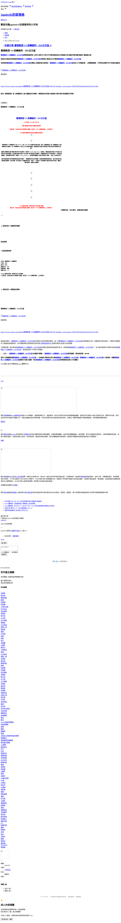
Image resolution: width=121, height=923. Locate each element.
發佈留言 (4, 554)
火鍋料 (3, 645)
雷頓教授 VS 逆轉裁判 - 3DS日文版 (23, 341)
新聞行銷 (4, 825)
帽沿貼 (3, 595)
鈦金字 (3, 785)
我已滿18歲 (5, 919)
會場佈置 (4, 758)
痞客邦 (13, 531)
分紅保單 (4, 711)
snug (2, 381)
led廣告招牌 (5, 778)
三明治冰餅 (4, 607)
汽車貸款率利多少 (46, 343)
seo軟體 (3, 745)
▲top (2, 539)
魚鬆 (2, 440)
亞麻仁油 (4, 695)
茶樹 (2, 832)
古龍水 (3, 836)
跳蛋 (2, 807)
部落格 (7, 35)
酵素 (2, 704)
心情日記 (16, 29)
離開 (11, 919)
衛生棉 (6, 492)
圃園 (2, 839)
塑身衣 (3, 421)
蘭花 (2, 720)
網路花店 (4, 753)
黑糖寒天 (4, 738)
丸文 (11, 476)
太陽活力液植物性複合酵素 (10, 736)
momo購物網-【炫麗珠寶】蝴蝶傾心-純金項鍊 (20, 503)
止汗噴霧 (4, 620)
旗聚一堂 (4, 627)
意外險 (3, 706)
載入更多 (4, 543)
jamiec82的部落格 (12, 14)
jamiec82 (3, 520)
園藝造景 (4, 713)
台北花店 (4, 760)
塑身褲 (3, 843)
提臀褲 (3, 847)
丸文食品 (19, 476)
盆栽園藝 (4, 715)
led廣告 (3, 783)
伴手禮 (3, 634)
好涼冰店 (4, 609)
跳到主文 (4, 20)
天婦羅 (3, 643)
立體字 (3, 771)
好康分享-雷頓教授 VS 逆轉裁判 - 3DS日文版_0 (28, 45)
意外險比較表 (5, 708)
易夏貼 (3, 613)
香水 (2, 834)
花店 (2, 751)
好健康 (3, 690)
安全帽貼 (4, 611)
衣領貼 (3, 593)
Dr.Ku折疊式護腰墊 (7, 722)
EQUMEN (4, 845)
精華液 (3, 829)
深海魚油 (4, 702)
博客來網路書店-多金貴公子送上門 (16, 510)
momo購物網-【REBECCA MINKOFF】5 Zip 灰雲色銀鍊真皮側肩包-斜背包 (29, 506)
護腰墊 (3, 731)
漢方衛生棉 (29, 492)
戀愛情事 (15, 536)
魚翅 (2, 652)
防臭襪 (3, 604)
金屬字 (3, 776)
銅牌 (2, 773)
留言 (17, 531)
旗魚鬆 (83, 476)
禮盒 (15, 485)
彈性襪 (3, 789)
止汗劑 (3, 618)
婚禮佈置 (4, 755)
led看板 (3, 787)
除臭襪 (6, 415)
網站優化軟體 (5, 742)
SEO (2, 749)
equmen (13, 434)
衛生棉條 (4, 816)
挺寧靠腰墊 (4, 724)
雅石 (2, 717)
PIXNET (46, 896)
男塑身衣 (27, 434)
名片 (6, 37)
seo (2, 823)
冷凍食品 (4, 650)
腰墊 (2, 729)
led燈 (2, 780)
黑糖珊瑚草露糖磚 (7, 740)
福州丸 (3, 647)
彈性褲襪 (4, 794)
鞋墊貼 (3, 622)
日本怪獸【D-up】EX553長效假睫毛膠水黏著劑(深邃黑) (23, 501)
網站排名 (4, 747)
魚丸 (2, 641)
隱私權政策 (71, 896)
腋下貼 (3, 616)
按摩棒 (3, 805)
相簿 (6, 33)
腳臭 (2, 600)
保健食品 (4, 693)
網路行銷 (4, 821)
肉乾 (2, 638)
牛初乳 (3, 699)
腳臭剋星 (18, 415)
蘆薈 (2, 827)
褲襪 (2, 792)
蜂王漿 (3, 697)
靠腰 (2, 727)
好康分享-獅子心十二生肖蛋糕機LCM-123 (18, 508)
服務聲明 (78, 896)
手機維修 (4, 812)
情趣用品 (4, 803)
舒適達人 (14, 492)
